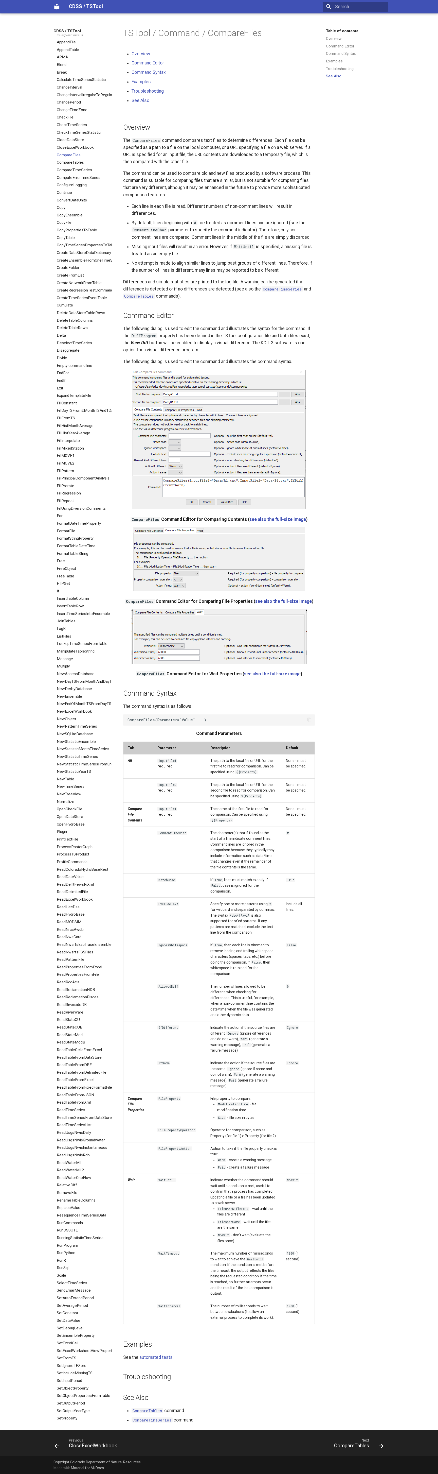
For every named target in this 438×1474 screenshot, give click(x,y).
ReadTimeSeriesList (74, 1125)
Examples (334, 61)
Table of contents (342, 31)
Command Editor (340, 46)
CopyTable (66, 237)
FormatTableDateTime (76, 546)
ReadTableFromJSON (75, 1095)
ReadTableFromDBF (74, 1064)
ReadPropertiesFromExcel (79, 967)
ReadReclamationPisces (78, 997)
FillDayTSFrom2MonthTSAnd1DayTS (84, 410)
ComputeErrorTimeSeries (78, 177)
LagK (61, 628)
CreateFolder (68, 267)
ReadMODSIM (69, 922)
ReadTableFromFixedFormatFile (84, 1087)
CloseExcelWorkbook (75, 147)
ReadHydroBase (71, 914)
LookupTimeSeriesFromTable (82, 643)
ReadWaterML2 (70, 1170)
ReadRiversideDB (72, 1004)
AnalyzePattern (70, 34)
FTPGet (63, 583)
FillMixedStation (70, 448)
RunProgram (67, 1245)
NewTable (65, 779)
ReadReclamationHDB (76, 989)
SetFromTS (66, 1358)
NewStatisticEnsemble (76, 741)
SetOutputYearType (73, 1410)
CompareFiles (69, 154)
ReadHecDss (68, 907)
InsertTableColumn (73, 598)
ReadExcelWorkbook (75, 899)
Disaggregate (68, 350)
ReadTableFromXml (74, 1102)
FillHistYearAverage (73, 433)
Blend (61, 64)
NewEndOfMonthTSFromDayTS (84, 703)
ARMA (62, 57)
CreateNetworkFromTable (79, 282)
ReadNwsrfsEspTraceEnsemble (84, 944)
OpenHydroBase (71, 824)
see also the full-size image (277, 519)
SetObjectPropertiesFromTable (83, 1395)
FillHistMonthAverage (75, 425)
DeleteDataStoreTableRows (81, 313)
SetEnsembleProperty (76, 1335)
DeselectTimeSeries (74, 342)
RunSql (62, 1267)
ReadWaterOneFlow (74, 1177)
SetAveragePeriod (72, 1305)
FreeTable (65, 576)
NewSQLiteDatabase (75, 734)
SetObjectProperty (72, 1388)
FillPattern (65, 470)
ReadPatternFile (70, 959)
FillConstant (67, 403)
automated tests (156, 1357)
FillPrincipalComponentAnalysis (83, 478)
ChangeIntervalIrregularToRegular (84, 94)
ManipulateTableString (76, 651)
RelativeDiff (67, 1185)
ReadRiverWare (70, 1012)
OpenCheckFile (69, 809)
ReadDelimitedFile (72, 891)
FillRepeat (65, 501)
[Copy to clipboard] (309, 719)
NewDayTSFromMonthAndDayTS (84, 681)
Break (62, 72)
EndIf (61, 380)
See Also (333, 76)
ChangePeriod (69, 102)
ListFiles (64, 636)
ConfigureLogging (72, 185)
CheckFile (65, 117)
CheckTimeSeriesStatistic (79, 132)
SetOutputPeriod (71, 1403)
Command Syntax (341, 53)
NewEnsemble (69, 696)
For (60, 515)
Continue (64, 192)
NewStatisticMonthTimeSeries (83, 749)
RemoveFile (67, 1192)
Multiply (63, 666)
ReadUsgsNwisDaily (74, 1132)
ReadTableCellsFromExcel (79, 1050)
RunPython (66, 1252)
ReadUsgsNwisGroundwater (81, 1140)
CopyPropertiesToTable (77, 230)
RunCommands (70, 1222)
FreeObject (66, 568)
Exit (60, 388)
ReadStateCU (68, 1019)
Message (65, 658)
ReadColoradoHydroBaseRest (82, 869)
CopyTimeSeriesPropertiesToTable (84, 245)
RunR (61, 1260)
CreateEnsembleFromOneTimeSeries (84, 260)
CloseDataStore (70, 140)
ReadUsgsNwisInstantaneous (82, 1147)
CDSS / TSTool (67, 31)
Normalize (65, 801)
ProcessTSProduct (73, 854)
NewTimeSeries (70, 786)
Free (61, 561)
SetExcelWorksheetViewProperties (84, 1350)
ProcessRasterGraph (75, 846)
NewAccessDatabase (76, 674)
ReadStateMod (70, 1034)
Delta (61, 335)
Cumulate (65, 305)
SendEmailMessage (74, 1290)
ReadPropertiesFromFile (78, 974)
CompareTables (70, 162)
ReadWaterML (69, 1162)
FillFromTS (66, 418)
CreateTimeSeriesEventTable (82, 298)
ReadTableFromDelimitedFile (81, 1072)
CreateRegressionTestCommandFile (84, 290)
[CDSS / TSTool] (56, 6)
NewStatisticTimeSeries (77, 756)
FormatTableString (72, 553)
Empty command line (74, 365)
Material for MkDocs (87, 1468)
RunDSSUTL (67, 1230)
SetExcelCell (67, 1343)
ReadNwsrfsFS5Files (75, 952)
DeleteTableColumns (75, 320)
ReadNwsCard (69, 937)
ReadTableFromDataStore (79, 1057)
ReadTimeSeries (71, 1110)
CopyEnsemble (70, 215)
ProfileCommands (72, 862)
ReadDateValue (70, 877)
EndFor (63, 373)
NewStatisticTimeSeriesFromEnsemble (84, 764)
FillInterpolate (68, 440)
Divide (62, 358)
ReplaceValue (68, 1207)
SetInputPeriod (69, 1380)
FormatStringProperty (75, 538)
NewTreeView (69, 794)
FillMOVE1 (66, 455)
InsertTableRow (70, 606)
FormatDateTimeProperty (79, 523)
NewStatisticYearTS (74, 771)
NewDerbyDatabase (74, 689)
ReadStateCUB (69, 1027)
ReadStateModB (71, 1042)
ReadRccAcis (68, 982)
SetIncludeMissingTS (75, 1373)
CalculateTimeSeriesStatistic (81, 79)
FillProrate (65, 486)
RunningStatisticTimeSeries (80, 1238)
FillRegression (69, 493)
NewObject (66, 719)
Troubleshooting (340, 68)
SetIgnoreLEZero (71, 1365)
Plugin (62, 831)
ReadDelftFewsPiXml (75, 884)
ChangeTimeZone (72, 110)
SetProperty (67, 1418)
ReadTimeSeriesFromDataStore (84, 1117)
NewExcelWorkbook (74, 711)
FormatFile (66, 530)
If (58, 591)
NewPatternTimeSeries (77, 726)
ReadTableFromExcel (75, 1079)
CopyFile (64, 222)
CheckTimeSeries (72, 125)
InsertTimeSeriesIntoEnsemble (83, 613)
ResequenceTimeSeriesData (81, 1215)
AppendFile (66, 42)
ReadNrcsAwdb (70, 929)
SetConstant (67, 1313)
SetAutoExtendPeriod (75, 1298)
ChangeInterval (69, 87)
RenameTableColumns (76, 1200)
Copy (61, 207)
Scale (61, 1275)
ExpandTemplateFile (74, 395)
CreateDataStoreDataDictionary (84, 252)
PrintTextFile (67, 839)
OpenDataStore (70, 816)
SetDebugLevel (70, 1328)
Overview (334, 38)
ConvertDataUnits (72, 200)
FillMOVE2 (66, 463)
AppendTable (68, 49)
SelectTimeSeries (72, 1283)
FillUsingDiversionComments (81, 508)
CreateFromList (70, 275)
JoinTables (66, 621)
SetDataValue (68, 1320)
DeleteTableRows (72, 327)
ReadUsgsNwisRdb (73, 1155)
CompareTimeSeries (74, 170)
